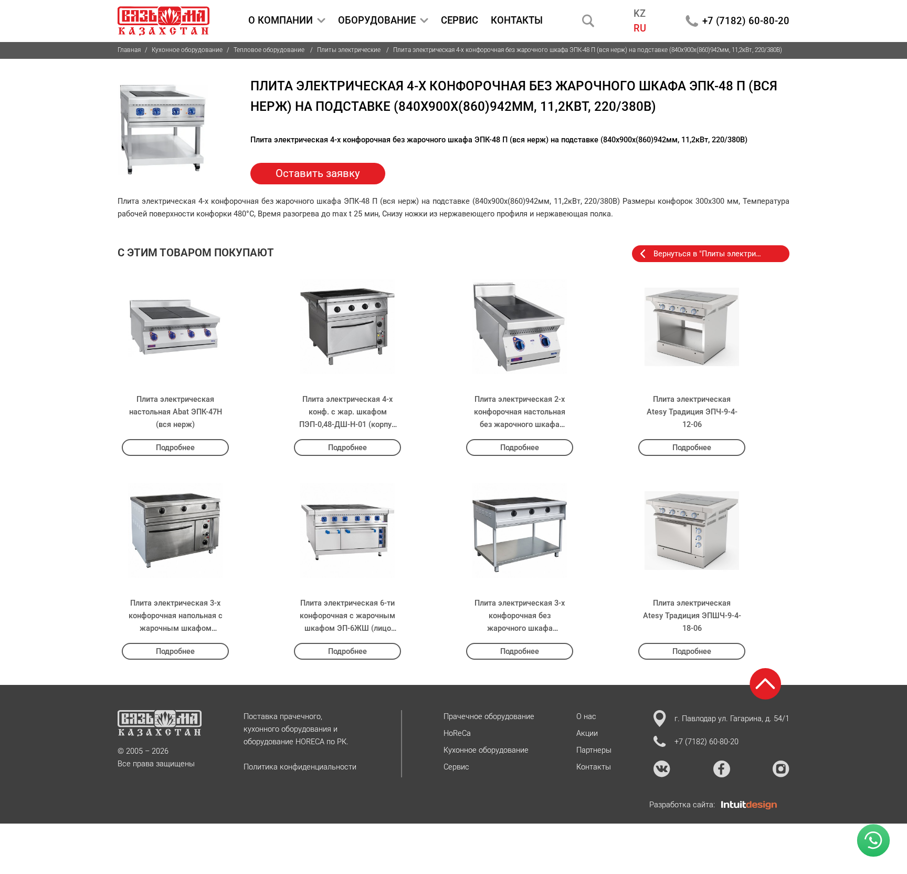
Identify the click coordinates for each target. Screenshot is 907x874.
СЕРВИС (459, 20)
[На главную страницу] (163, 21)
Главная (129, 50)
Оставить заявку (318, 173)
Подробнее (175, 447)
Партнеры (593, 750)
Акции (587, 733)
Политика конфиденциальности (300, 767)
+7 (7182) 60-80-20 (745, 21)
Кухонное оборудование (187, 50)
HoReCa (457, 733)
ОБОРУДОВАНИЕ (377, 20)
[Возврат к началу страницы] (765, 684)
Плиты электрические (349, 50)
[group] (163, 130)
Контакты (593, 767)
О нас (586, 716)
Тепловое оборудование (270, 50)
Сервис (456, 767)
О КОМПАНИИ (280, 20)
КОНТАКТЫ (517, 20)
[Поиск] (588, 20)
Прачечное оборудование (489, 716)
